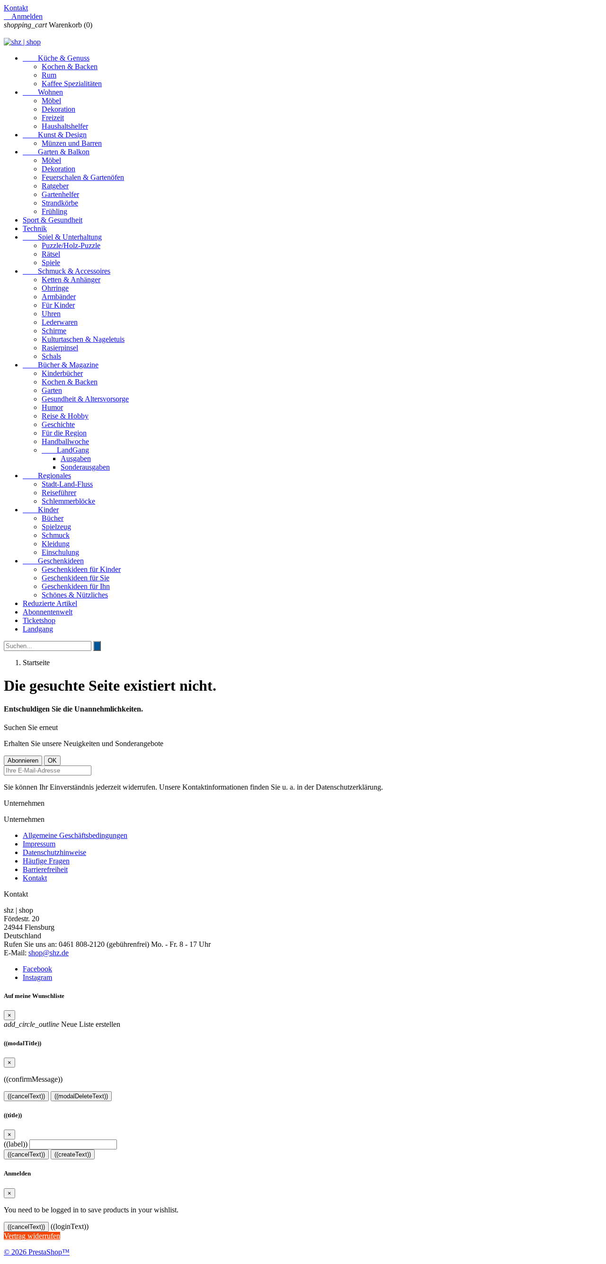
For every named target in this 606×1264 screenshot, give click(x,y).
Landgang (38, 629)
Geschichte (58, 424)
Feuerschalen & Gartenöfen (83, 177)
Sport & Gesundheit (52, 220)
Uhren (51, 314)
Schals (51, 356)
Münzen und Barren (72, 143)
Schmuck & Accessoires (66, 271)
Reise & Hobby (65, 416)
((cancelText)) (26, 1096)
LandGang (65, 450)
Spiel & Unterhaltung (62, 237)
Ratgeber (55, 186)
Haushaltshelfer (65, 126)
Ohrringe (55, 288)
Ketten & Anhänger (71, 280)
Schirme (54, 331)
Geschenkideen (53, 561)
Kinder (41, 510)
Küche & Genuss (56, 58)
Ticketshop (39, 620)
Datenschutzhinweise (54, 852)
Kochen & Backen (70, 66)
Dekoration (58, 109)
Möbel (51, 101)
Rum (49, 75)
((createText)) (72, 1154)
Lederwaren (60, 322)
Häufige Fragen (46, 861)
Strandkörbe (60, 203)
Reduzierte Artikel (50, 603)
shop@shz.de (48, 953)
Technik (35, 228)
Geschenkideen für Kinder (81, 569)
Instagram (37, 977)
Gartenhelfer (60, 194)
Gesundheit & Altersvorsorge (85, 399)
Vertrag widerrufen (32, 1236)
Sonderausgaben (85, 467)
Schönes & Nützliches (75, 595)
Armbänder (59, 297)
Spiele (51, 262)
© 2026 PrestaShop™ (37, 1252)
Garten (52, 390)
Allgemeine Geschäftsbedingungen (75, 835)
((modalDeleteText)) (81, 1096)
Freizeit (53, 118)
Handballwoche (65, 441)
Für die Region (64, 433)
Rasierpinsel (60, 348)
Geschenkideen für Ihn (76, 586)
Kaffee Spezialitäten (72, 84)
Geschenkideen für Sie (75, 578)
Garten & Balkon (56, 152)
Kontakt (16, 8)
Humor (52, 407)
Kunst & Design (55, 135)
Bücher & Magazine (60, 365)
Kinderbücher (62, 373)
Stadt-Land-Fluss (67, 484)
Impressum (39, 844)
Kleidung (56, 544)
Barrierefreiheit (45, 869)
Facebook (37, 969)
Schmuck (56, 535)
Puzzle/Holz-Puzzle (71, 245)
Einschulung (60, 552)
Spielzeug (56, 527)
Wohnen (43, 92)
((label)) (15, 1144)
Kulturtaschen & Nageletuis (83, 339)
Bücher (52, 518)
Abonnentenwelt (47, 612)
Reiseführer (59, 493)
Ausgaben (76, 458)
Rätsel (51, 254)
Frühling (54, 211)
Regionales (47, 476)
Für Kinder (58, 305)
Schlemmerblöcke (68, 501)
